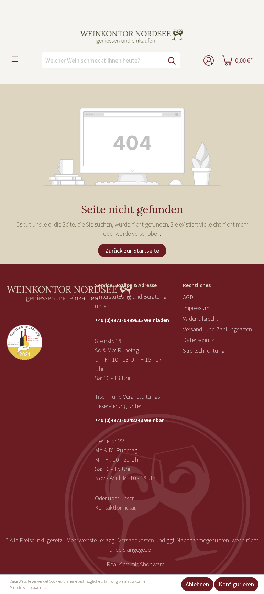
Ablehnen (197, 584)
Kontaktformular (115, 508)
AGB (188, 297)
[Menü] (15, 58)
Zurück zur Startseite (132, 250)
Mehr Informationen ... (28, 587)
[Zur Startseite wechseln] (132, 36)
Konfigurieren (236, 584)
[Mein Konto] (208, 60)
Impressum (196, 308)
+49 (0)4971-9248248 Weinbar (129, 420)
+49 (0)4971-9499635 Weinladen (132, 320)
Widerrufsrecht (200, 318)
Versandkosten (136, 540)
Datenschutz (198, 340)
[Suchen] (172, 60)
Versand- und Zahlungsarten (217, 329)
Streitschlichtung (203, 350)
